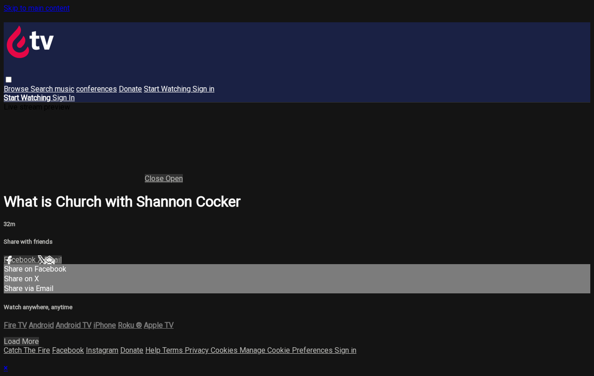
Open (174, 178)
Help (153, 350)
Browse (17, 88)
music (64, 88)
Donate (130, 88)
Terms (173, 350)
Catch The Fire (27, 350)
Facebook (21, 259)
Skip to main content (37, 8)
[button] (9, 80)
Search (43, 88)
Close (155, 178)
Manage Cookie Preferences (287, 350)
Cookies (225, 350)
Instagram (102, 350)
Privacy (198, 350)
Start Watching (168, 88)
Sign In (63, 97)
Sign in (203, 88)
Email (53, 259)
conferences (96, 88)
